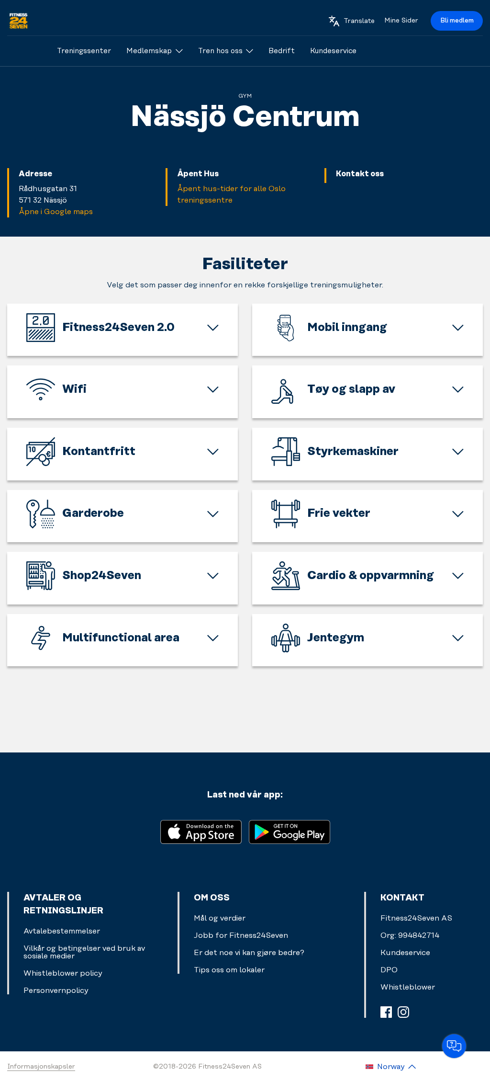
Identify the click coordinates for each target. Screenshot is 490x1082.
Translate (359, 21)
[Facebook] (386, 1012)
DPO (389, 970)
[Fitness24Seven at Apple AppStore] (201, 831)
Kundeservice (405, 953)
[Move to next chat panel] (454, 1046)
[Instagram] (403, 1012)
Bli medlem (457, 20)
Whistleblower (407, 987)
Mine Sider (401, 20)
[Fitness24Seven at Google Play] (289, 831)
